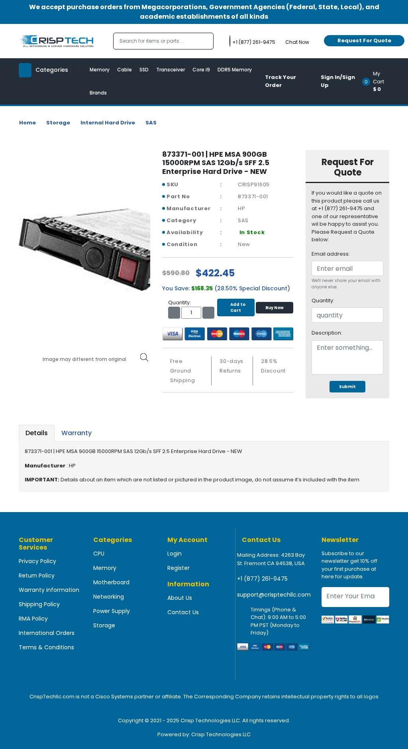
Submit (347, 387)
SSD (144, 69)
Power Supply (111, 611)
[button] (378, 81)
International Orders (47, 633)
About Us (179, 598)
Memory (100, 69)
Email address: (331, 254)
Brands (98, 92)
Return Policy (37, 575)
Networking (108, 597)
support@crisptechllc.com (274, 595)
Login (174, 554)
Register (178, 568)
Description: (327, 333)
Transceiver (170, 69)
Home (27, 122)
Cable (124, 69)
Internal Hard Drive (107, 122)
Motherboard (111, 582)
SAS (151, 122)
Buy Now (274, 308)
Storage (58, 122)
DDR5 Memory (235, 69)
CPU (98, 554)
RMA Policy (33, 619)
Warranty (76, 433)
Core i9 (201, 69)
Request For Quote (364, 40)
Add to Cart (237, 307)
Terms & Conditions (46, 647)
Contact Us (183, 612)
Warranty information (49, 590)
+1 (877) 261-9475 (262, 579)
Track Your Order (280, 81)
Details (37, 433)
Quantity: (323, 300)
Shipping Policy (39, 604)
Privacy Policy (37, 561)
